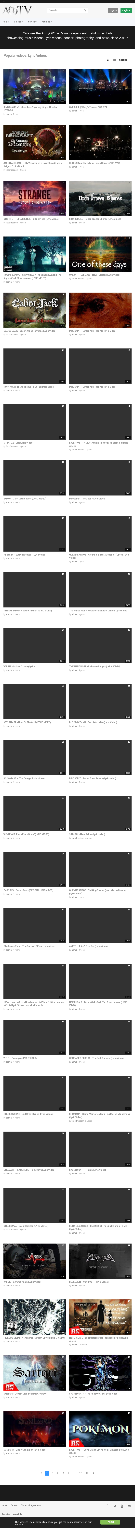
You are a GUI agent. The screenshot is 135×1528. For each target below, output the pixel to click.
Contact (14, 1505)
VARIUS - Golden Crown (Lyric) (19, 666)
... (74, 1473)
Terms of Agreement (31, 1505)
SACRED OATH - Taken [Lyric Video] (87, 1170)
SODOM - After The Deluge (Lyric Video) (24, 778)
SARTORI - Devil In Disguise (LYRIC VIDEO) (25, 1393)
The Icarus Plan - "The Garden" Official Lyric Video (29, 946)
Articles (46, 22)
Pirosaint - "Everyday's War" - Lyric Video (24, 554)
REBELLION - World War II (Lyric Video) (89, 1282)
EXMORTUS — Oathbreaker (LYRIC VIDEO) (24, 498)
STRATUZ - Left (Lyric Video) (18, 442)
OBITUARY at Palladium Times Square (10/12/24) (94, 163)
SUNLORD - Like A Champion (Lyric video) (24, 1449)
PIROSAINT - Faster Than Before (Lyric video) (92, 778)
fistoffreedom (12, 170)
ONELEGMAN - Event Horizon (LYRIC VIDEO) (25, 1226)
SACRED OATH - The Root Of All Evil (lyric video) (93, 1393)
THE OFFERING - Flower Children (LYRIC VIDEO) (27, 610)
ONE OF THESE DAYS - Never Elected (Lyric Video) (94, 275)
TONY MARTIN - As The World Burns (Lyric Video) (28, 387)
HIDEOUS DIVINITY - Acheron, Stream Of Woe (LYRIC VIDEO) (34, 1337)
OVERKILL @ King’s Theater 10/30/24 (88, 107)
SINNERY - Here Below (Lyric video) (87, 834)
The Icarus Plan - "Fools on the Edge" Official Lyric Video (98, 610)
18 (87, 1473)
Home (5, 22)
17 (80, 1473)
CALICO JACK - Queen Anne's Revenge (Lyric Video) (29, 331)
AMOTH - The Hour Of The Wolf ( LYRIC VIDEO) (27, 722)
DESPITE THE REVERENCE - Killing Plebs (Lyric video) (30, 219)
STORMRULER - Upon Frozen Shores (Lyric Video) (95, 219)
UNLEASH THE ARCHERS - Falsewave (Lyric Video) (29, 1170)
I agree (110, 1522)
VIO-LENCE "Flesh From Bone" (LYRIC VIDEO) (26, 834)
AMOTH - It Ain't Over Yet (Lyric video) (88, 946)
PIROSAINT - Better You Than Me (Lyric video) (92, 331)
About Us (17, 1514)
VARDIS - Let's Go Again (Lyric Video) (22, 1282)
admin (9, 114)
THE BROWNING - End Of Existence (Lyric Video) (28, 1114)
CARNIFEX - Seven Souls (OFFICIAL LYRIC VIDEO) (28, 890)
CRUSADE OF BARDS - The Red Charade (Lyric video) (96, 1058)
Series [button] (31, 22)
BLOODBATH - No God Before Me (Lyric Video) (93, 722)
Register (126, 10)
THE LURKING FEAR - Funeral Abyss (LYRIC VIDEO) (94, 666)
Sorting (123, 60)
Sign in (113, 10)
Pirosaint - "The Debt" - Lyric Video (87, 498)
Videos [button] (17, 22)
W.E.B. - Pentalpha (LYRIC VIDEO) (20, 1058)
